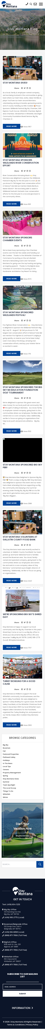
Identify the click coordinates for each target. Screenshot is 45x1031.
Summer (6, 782)
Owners (6, 769)
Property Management (12, 773)
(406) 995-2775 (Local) (14, 917)
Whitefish (6, 794)
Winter (5, 797)
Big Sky (5, 745)
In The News (7, 763)
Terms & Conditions (16, 1024)
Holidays (6, 760)
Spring (5, 776)
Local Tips (7, 766)
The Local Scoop (9, 788)
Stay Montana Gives (11, 779)
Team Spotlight (9, 785)
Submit (22, 993)
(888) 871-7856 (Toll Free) (15, 935)
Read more (11, 126)
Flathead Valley (9, 757)
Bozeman (6, 748)
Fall (4, 751)
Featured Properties (11, 754)
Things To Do (8, 791)
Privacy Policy (32, 1024)
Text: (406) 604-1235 (11, 904)
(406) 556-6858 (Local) (14, 932)
